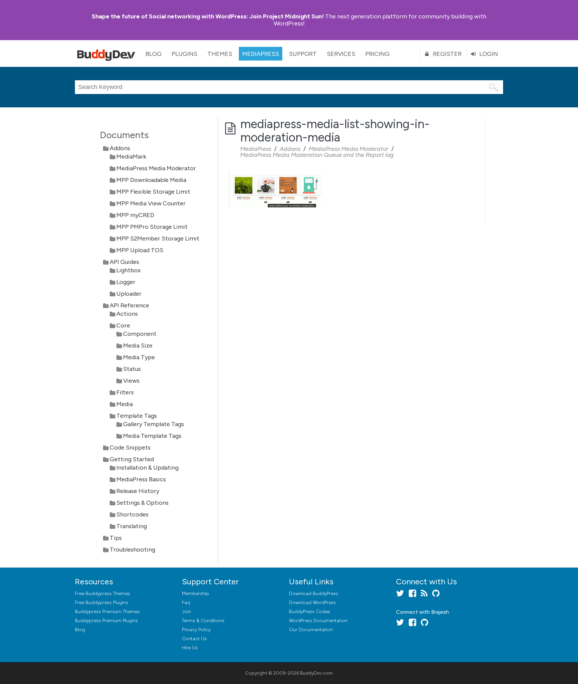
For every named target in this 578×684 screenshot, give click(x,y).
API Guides (124, 262)
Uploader (128, 293)
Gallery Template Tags (153, 424)
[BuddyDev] (108, 53)
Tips (116, 538)
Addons (120, 148)
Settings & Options (142, 502)
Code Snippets (130, 447)
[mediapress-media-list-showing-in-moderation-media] (277, 172)
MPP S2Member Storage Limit (157, 238)
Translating (131, 526)
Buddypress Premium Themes (107, 611)
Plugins (184, 54)
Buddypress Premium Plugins (106, 620)
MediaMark (131, 156)
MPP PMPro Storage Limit (152, 226)
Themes (219, 54)
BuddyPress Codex (309, 611)
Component (140, 333)
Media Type (139, 357)
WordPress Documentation (318, 620)
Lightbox (128, 270)
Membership (195, 593)
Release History (137, 491)
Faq (186, 602)
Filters (125, 392)
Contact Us (194, 639)
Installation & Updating (147, 467)
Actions (127, 313)
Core (123, 325)
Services (341, 54)
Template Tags (136, 415)
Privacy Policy (196, 629)
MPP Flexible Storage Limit (153, 191)
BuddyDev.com (316, 673)
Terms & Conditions (203, 620)
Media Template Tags (152, 435)
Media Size (138, 345)
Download (313, 593)
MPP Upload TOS (139, 250)
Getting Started (132, 459)
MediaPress (260, 54)
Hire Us (190, 648)
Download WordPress (312, 602)
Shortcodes (132, 514)
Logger (125, 282)
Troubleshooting (132, 549)
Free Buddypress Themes (102, 593)
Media (124, 404)
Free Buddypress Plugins (101, 602)
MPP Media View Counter (151, 203)
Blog (154, 54)
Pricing (377, 54)
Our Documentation (311, 629)
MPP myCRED (135, 215)
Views (131, 380)
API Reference (129, 305)
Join (186, 611)
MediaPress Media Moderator (156, 168)
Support (303, 54)
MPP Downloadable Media (151, 180)
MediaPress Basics (141, 479)
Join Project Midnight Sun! (208, 16)
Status (132, 369)
